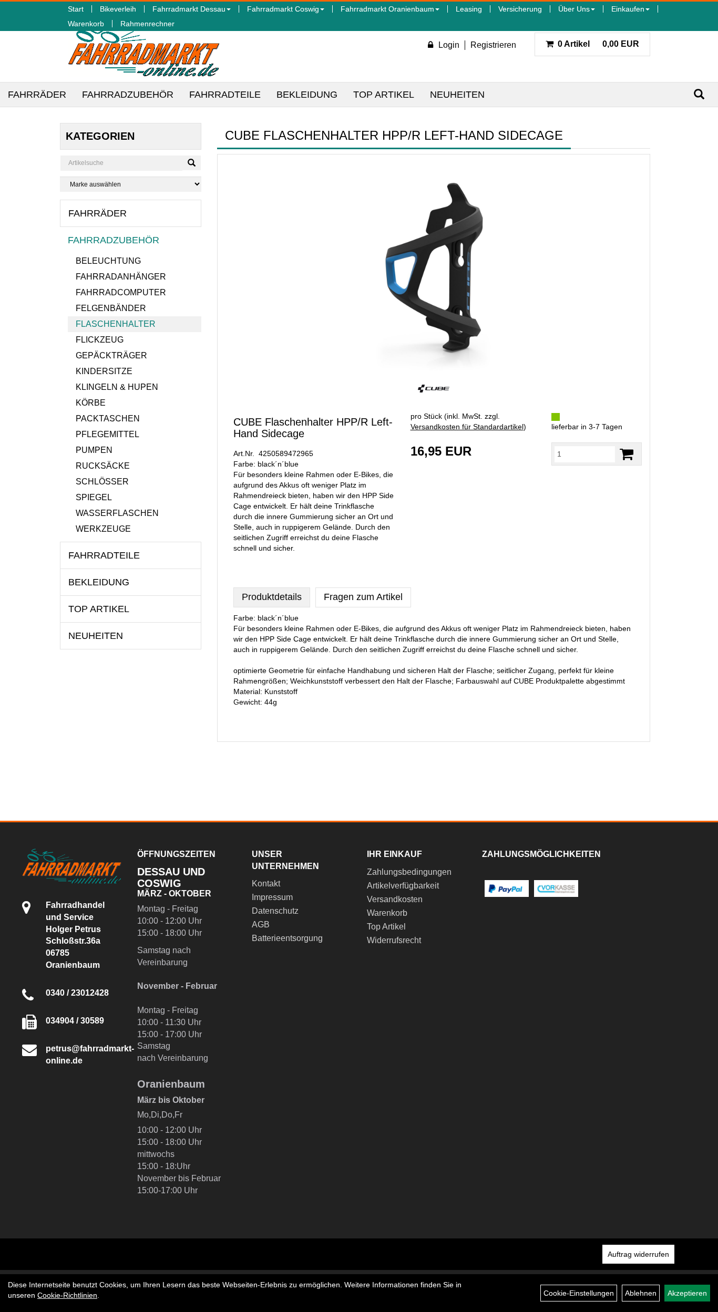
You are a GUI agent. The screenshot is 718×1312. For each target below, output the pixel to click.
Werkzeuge (103, 528)
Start (76, 9)
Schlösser (102, 481)
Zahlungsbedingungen (409, 871)
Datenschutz (275, 910)
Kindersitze (104, 371)
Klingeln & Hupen (117, 387)
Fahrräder (37, 94)
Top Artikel (383, 94)
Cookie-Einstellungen (578, 1293)
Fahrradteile (225, 94)
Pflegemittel (107, 434)
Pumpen (94, 450)
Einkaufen (627, 9)
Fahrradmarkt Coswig (283, 9)
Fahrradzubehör (127, 94)
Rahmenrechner (147, 23)
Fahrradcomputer (121, 292)
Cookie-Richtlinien (67, 1295)
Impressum (272, 897)
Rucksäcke (103, 465)
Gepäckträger (111, 355)
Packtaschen (108, 418)
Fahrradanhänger (121, 276)
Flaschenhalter (116, 323)
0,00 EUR (598, 43)
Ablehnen (641, 1293)
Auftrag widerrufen (638, 1254)
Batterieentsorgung (287, 938)
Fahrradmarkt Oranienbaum (387, 9)
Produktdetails (272, 597)
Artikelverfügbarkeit (403, 885)
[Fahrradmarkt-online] (144, 49)
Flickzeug (100, 339)
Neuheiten (457, 94)
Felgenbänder (111, 308)
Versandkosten (395, 899)
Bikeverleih (118, 9)
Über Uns (574, 9)
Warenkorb (86, 23)
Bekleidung (306, 94)
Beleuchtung (108, 260)
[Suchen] (699, 94)
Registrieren (493, 44)
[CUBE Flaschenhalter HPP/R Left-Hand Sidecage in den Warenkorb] (626, 454)
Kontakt (266, 883)
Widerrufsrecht (394, 940)
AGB (261, 924)
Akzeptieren (687, 1293)
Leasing (469, 9)
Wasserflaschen (117, 513)
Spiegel (94, 497)
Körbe (91, 402)
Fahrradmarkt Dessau (188, 9)
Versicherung (520, 9)
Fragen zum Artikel (363, 597)
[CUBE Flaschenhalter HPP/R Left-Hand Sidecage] (433, 267)
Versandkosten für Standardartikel (467, 426)
